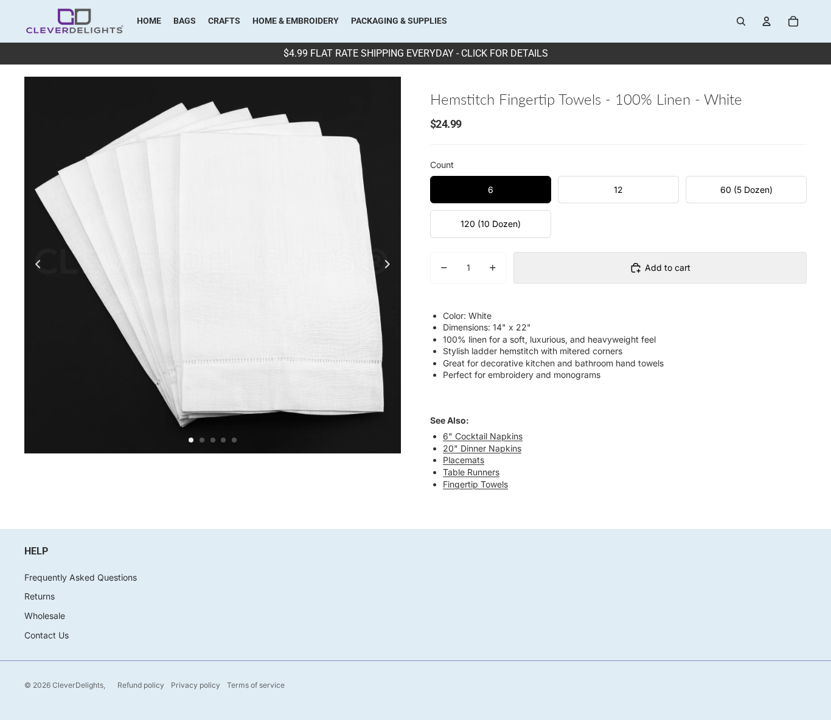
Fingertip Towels (475, 484)
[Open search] (741, 21)
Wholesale (44, 615)
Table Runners (471, 472)
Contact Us (46, 635)
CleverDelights (77, 685)
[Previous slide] (34, 265)
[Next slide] (391, 265)
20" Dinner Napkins (482, 448)
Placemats (463, 460)
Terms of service (256, 685)
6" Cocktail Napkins (483, 436)
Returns (39, 596)
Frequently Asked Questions (80, 577)
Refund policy (140, 685)
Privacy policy (195, 685)
